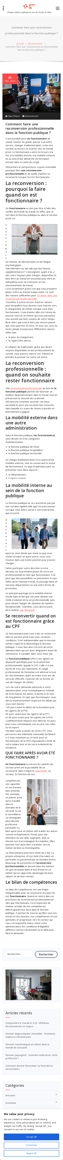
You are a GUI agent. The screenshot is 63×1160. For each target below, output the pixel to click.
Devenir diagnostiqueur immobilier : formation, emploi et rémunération (31, 1035)
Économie (11, 1102)
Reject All (32, 1153)
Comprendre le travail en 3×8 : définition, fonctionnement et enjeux (27, 1024)
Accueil (20, 43)
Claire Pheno (13, 116)
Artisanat (10, 1095)
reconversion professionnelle (26, 388)
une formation (27, 609)
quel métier (41, 770)
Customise (31, 1145)
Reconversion (35, 43)
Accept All (31, 1136)
